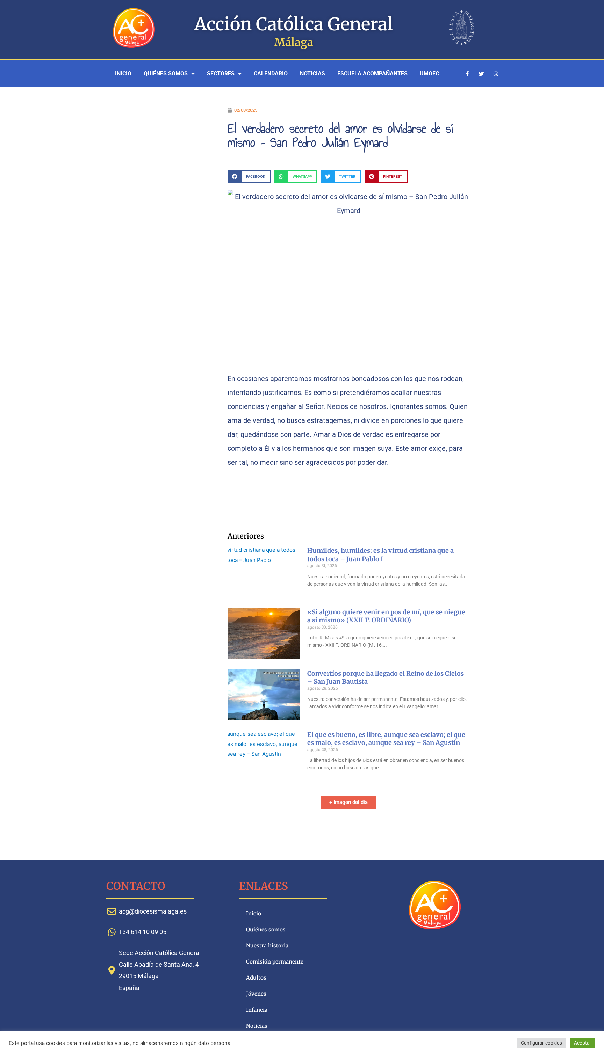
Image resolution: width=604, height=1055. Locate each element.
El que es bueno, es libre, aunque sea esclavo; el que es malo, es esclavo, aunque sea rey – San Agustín (386, 739)
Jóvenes (256, 993)
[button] (249, 176)
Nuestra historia (267, 945)
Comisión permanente (274, 961)
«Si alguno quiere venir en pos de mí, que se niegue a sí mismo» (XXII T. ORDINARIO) (386, 616)
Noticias (312, 73)
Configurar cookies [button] (541, 1043)
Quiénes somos (166, 73)
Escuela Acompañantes (372, 73)
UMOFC (429, 73)
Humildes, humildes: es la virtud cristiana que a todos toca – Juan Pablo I (380, 555)
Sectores (221, 73)
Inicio (123, 73)
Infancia (256, 1009)
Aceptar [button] (582, 1043)
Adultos (256, 977)
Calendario (271, 73)
